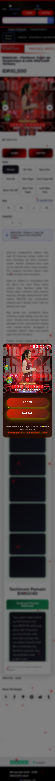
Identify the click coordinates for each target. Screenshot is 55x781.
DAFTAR (27, 413)
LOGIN (27, 402)
